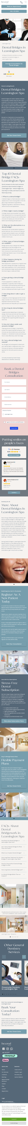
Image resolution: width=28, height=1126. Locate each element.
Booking (4, 1077)
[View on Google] (5, 462)
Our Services (5, 1072)
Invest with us (18, 1069)
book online (16, 619)
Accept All (14, 1119)
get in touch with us (14, 550)
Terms (14, 422)
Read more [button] (6, 473)
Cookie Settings (14, 1123)
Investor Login (18, 1072)
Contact (4, 1088)
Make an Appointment (14, 6)
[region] (14, 1114)
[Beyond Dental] (6, 1044)
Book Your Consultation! (14, 644)
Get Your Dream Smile (14, 135)
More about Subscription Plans (14, 721)
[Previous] (1, 922)
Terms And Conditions (7, 1101)
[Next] (26, 922)
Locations (4, 1074)
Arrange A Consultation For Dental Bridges (14, 64)
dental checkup (13, 535)
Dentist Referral (19, 1077)
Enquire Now (14, 428)
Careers (4, 1083)
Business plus (18, 1074)
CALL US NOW (14, 11)
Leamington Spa (8, 414)
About (3, 1069)
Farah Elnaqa (16, 357)
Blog (3, 1086)
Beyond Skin (5, 1091)
